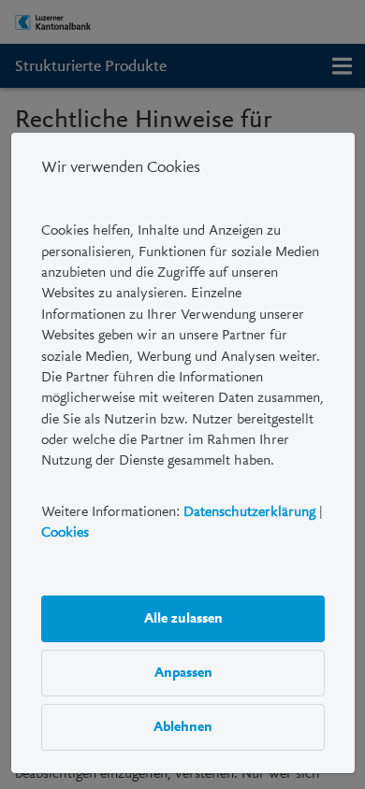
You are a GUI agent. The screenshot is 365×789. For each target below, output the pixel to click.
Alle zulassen (182, 618)
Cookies (65, 532)
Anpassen (182, 673)
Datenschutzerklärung (249, 511)
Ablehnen (182, 727)
